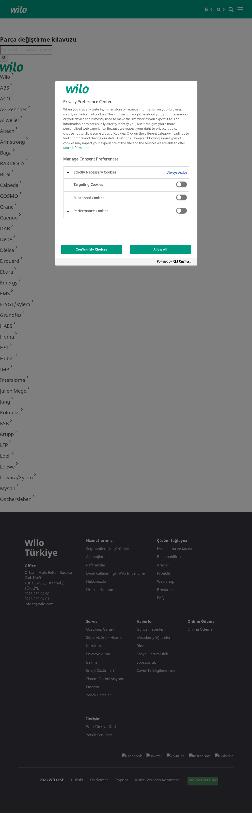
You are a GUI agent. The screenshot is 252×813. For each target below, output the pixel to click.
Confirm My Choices (92, 249)
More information (76, 147)
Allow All (160, 249)
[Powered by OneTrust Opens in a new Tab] (175, 262)
